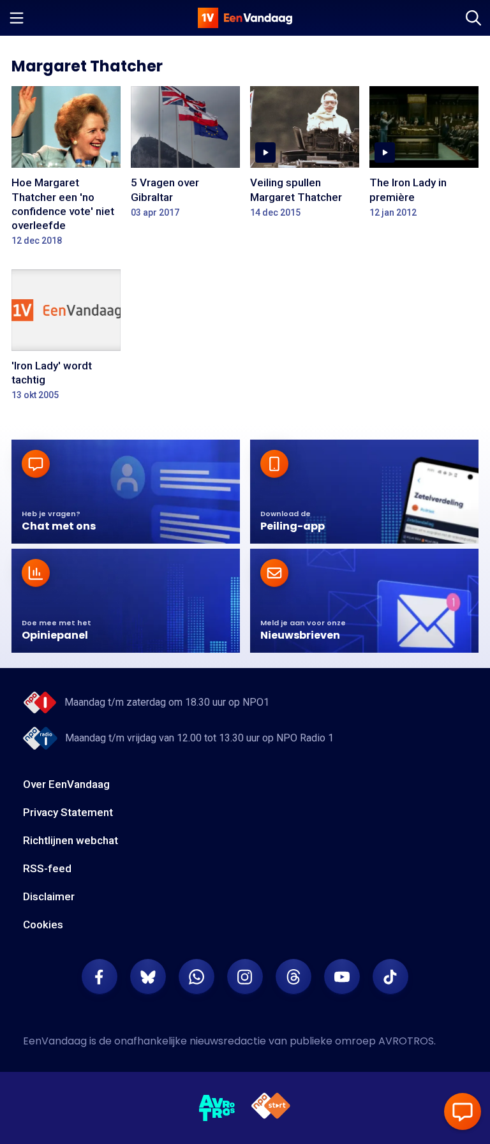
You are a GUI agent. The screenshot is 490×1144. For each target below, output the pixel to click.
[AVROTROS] (217, 1108)
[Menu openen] (17, 18)
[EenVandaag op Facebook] (99, 977)
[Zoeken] (473, 18)
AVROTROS (406, 1041)
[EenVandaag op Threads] (293, 977)
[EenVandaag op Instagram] (245, 977)
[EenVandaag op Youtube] (342, 977)
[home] (245, 18)
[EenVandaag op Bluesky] (148, 977)
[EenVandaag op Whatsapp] (196, 977)
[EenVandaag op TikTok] (390, 977)
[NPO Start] (271, 1108)
